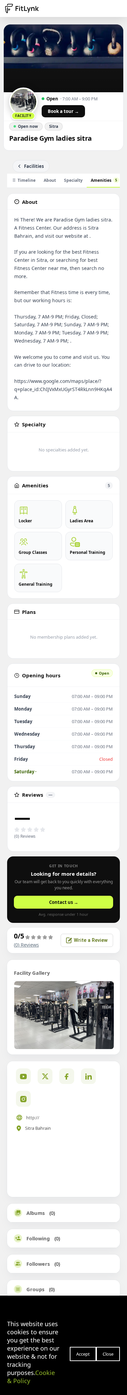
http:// (32, 1118)
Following (38, 1238)
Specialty (73, 180)
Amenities (104, 180)
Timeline (27, 180)
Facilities (34, 166)
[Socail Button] (23, 1076)
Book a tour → (63, 111)
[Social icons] (23, 1098)
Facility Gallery (32, 972)
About (50, 180)
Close (108, 1354)
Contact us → (63, 902)
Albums (35, 1213)
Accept (83, 1354)
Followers (38, 1263)
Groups (35, 1289)
